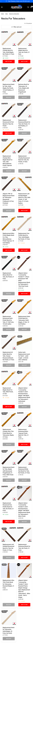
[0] (30, 7)
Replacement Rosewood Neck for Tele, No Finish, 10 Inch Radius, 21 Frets (24, 123)
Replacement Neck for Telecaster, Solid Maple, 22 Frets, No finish (8, 630)
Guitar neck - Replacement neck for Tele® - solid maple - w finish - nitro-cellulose (24, 356)
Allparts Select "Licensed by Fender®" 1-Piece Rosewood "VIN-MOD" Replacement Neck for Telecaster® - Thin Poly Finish (24, 279)
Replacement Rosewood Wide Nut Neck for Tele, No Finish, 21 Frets (24, 470)
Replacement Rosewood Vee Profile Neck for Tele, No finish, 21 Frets (8, 506)
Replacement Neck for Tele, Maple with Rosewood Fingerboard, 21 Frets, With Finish (8, 471)
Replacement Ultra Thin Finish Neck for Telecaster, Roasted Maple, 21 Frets (8, 584)
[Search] (28, 7)
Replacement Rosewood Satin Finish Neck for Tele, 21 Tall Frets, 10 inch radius (8, 320)
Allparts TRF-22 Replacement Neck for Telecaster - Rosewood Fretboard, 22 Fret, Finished (8, 198)
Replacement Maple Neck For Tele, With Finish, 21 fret (8, 390)
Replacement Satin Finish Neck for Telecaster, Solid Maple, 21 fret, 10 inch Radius (24, 320)
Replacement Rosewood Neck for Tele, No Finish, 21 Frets (24, 547)
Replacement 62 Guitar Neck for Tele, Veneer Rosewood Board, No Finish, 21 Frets (8, 356)
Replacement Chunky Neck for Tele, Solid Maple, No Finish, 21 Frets (8, 51)
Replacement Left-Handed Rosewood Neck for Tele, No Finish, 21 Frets (8, 547)
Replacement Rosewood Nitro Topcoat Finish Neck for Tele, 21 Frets (23, 433)
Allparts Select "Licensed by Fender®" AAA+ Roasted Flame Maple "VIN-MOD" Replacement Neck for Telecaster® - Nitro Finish (24, 509)
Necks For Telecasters (14, 13)
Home (2, 13)
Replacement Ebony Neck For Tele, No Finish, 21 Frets (8, 275)
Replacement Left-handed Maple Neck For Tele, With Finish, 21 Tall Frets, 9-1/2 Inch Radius (24, 198)
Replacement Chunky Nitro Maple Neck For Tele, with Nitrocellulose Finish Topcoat (7, 160)
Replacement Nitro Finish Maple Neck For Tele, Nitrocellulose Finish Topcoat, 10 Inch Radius (8, 238)
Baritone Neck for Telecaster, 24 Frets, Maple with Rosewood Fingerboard (23, 88)
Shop (6, 13)
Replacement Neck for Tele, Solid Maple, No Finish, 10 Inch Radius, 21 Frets (8, 88)
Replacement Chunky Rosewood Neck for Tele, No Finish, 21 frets (24, 158)
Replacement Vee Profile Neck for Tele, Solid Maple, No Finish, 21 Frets (24, 236)
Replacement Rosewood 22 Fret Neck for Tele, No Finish (8, 123)
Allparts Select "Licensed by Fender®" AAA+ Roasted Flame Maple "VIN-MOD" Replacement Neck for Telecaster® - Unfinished (24, 394)
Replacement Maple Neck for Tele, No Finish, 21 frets (24, 51)
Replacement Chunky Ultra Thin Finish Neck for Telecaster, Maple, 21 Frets (8, 433)
